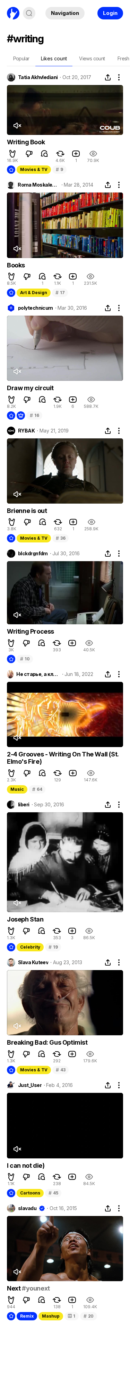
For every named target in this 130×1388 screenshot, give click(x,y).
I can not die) (25, 1165)
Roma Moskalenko (38, 184)
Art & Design (33, 292)
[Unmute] (17, 125)
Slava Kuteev (33, 962)
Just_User (30, 1085)
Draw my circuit (30, 388)
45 (53, 1193)
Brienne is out (27, 510)
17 (59, 292)
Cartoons (30, 1193)
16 (34, 415)
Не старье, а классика (38, 674)
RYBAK (26, 430)
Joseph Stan (25, 919)
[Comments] (44, 153)
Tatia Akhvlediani (38, 77)
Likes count (54, 58)
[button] (12, 153)
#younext (36, 1288)
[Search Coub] (29, 13)
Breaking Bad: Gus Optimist (47, 1042)
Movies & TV (33, 169)
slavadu (27, 1208)
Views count (92, 58)
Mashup (51, 1316)
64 (37, 789)
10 (24, 659)
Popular (21, 58)
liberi (23, 804)
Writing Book (26, 142)
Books (16, 265)
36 (60, 538)
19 (53, 947)
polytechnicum (35, 308)
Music (17, 789)
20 (89, 1316)
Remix (27, 1316)
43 (60, 1070)
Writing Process (30, 631)
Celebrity (30, 947)
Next (14, 1288)
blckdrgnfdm (33, 553)
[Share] (108, 77)
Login (110, 13)
